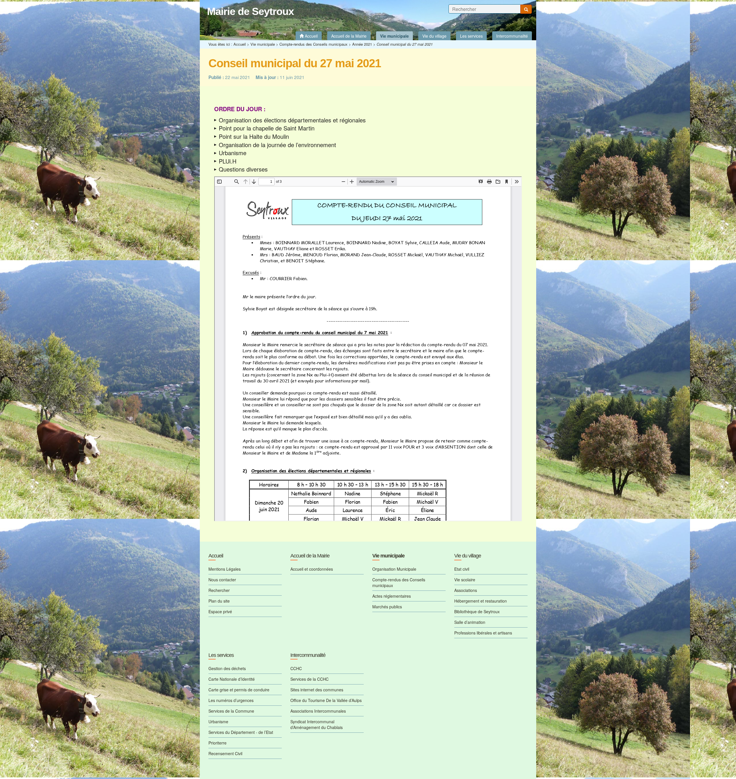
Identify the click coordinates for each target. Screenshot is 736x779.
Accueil (239, 44)
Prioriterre (217, 743)
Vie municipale (262, 44)
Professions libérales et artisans (483, 633)
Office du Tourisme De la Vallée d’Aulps (326, 700)
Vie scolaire (464, 579)
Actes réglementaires (391, 596)
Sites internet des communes (316, 690)
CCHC (296, 668)
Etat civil (461, 569)
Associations (465, 590)
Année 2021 (362, 44)
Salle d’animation (469, 622)
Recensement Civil (225, 753)
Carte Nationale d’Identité (231, 679)
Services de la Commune (231, 711)
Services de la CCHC (309, 679)
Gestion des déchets (227, 668)
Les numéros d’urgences (231, 700)
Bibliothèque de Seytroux (477, 611)
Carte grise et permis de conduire (238, 690)
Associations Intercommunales (318, 711)
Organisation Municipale (394, 569)
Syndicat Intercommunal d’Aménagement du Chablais (316, 724)
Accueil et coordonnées (311, 569)
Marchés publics (387, 606)
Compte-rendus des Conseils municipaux (313, 44)
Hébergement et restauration (480, 601)
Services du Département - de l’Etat (240, 732)
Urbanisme (218, 721)
